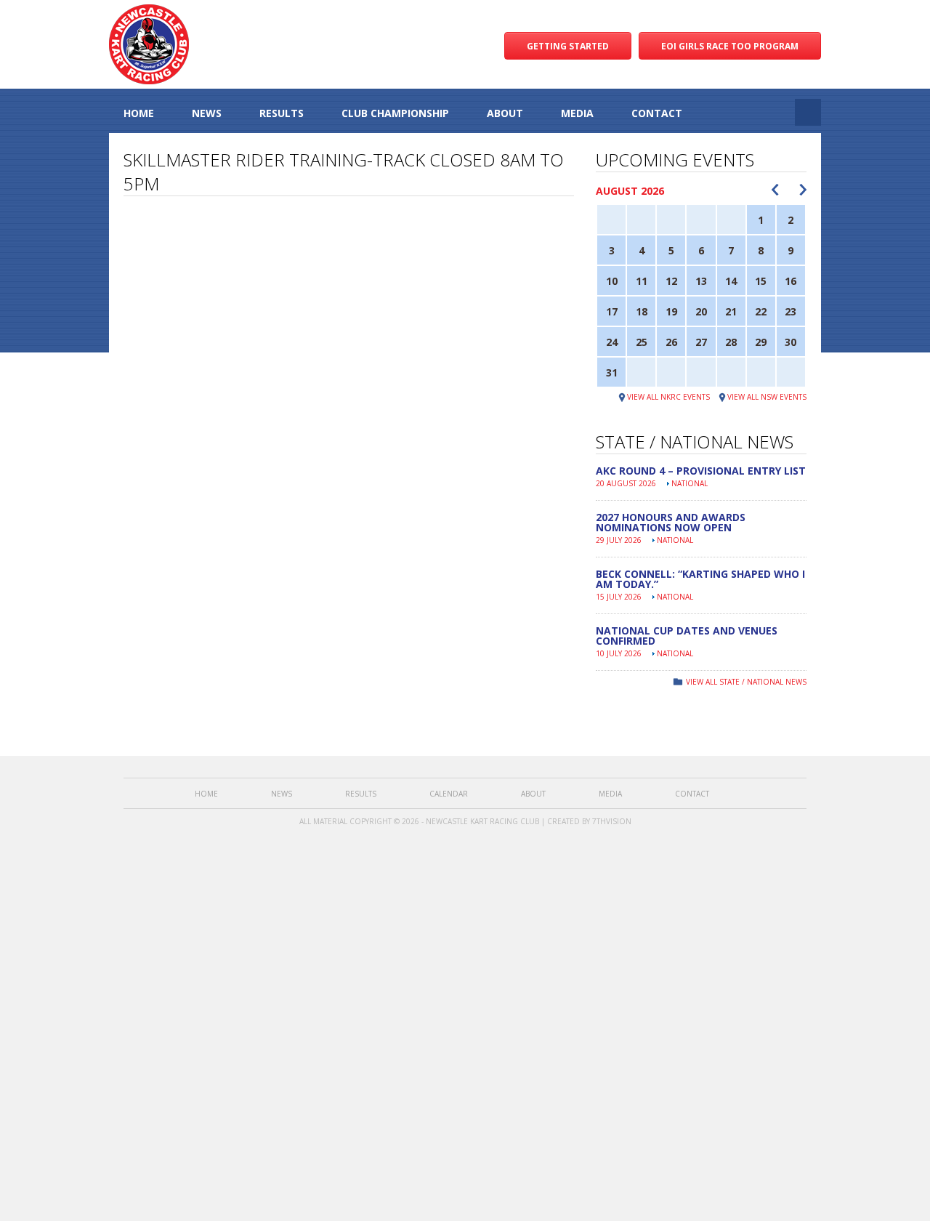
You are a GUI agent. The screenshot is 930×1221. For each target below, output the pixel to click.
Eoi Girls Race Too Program (729, 46)
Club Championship (395, 113)
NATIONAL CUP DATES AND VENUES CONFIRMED (686, 636)
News (207, 113)
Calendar (448, 794)
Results (281, 113)
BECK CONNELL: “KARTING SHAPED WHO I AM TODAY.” (700, 579)
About (505, 113)
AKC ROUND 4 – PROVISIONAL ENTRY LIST (701, 470)
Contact (656, 113)
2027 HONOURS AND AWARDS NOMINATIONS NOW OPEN (670, 522)
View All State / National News (746, 682)
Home (139, 113)
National (689, 483)
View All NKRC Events (668, 397)
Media (577, 113)
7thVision (611, 821)
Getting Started (568, 46)
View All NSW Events (766, 397)
